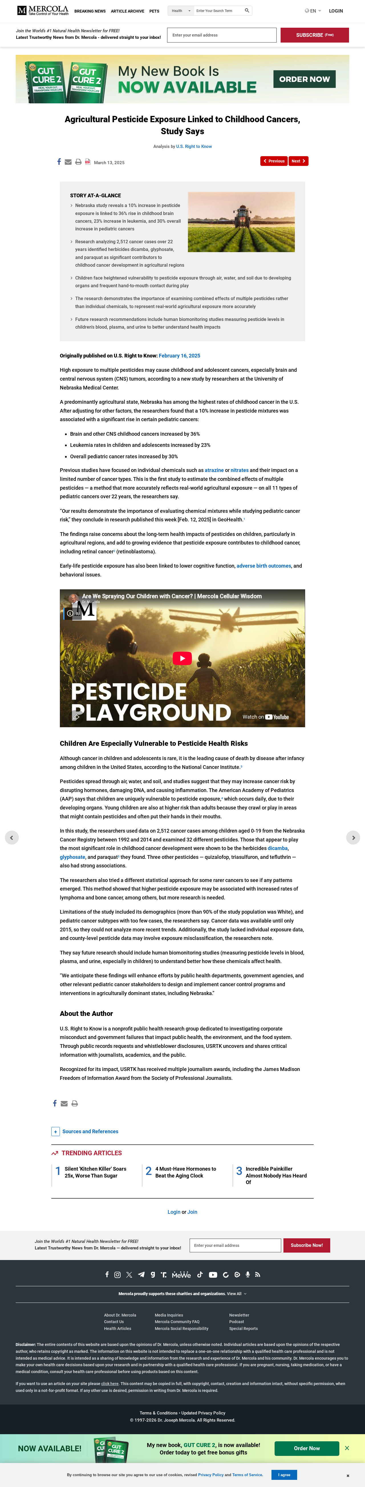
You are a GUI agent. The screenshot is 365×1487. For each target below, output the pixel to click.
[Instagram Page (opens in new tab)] (117, 1275)
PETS (154, 11)
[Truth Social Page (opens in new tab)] (163, 1275)
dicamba (278, 848)
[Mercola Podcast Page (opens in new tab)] (248, 1275)
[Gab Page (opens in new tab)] (152, 1275)
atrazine (214, 470)
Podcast (236, 1321)
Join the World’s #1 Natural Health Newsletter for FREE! (67, 30)
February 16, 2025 (179, 356)
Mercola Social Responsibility (181, 1328)
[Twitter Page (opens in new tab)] (129, 1275)
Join (192, 1212)
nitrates (240, 470)
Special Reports (243, 1328)
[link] (59, 162)
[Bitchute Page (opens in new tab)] (225, 1275)
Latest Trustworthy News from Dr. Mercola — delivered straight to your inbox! (108, 1248)
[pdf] (72, 1114)
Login (174, 1212)
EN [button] (312, 10)
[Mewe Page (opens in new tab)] (181, 1275)
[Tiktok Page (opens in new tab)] (200, 1275)
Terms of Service (247, 1475)
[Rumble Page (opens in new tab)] (237, 1275)
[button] (315, 35)
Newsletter (239, 1315)
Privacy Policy (211, 1475)
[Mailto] (63, 1115)
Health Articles (117, 1328)
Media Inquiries (169, 1315)
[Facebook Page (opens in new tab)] (107, 1275)
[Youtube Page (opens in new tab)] (213, 1275)
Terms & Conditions (159, 1413)
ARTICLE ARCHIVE (127, 11)
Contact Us (114, 1321)
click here (110, 1383)
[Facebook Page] (54, 1115)
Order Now (307, 1448)
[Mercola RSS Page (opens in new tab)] (257, 1275)
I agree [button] (284, 1475)
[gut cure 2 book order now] (182, 102)
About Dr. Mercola (120, 1315)
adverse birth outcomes (264, 566)
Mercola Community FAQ (177, 1321)
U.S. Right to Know (194, 146)
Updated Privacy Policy (203, 1413)
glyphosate (72, 857)
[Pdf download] (88, 159)
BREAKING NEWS (90, 11)
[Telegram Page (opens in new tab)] (141, 1275)
